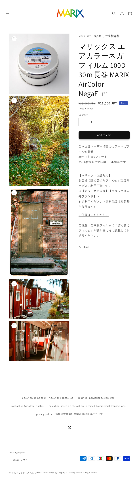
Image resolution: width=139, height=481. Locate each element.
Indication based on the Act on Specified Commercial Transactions (86, 406)
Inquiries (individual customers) (95, 397)
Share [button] (86, 247)
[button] (8, 13)
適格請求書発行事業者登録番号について (79, 414)
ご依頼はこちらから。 (94, 215)
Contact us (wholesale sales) (28, 406)
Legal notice (91, 472)
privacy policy (44, 414)
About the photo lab (61, 397)
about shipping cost (34, 397)
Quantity (83, 114)
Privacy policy (75, 472)
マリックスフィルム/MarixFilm (31, 472)
